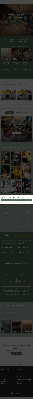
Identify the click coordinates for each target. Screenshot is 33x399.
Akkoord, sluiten (16, 199)
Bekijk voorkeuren (16, 202)
